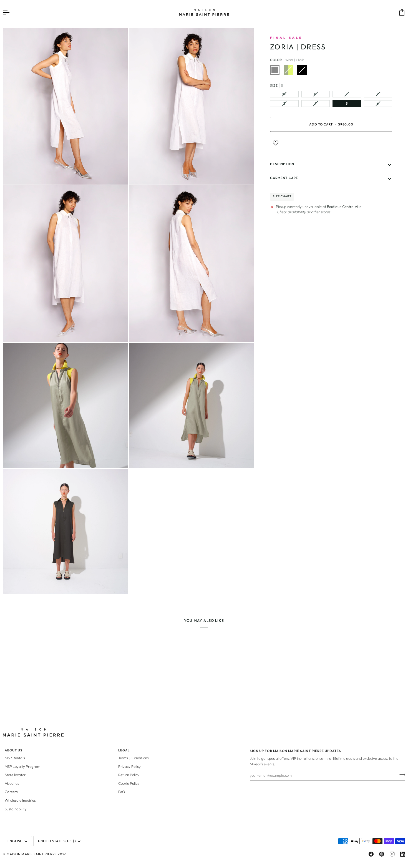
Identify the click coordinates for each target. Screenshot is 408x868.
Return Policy (128, 775)
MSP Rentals (15, 758)
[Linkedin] (402, 854)
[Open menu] (11, 12)
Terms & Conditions (133, 758)
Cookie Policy (128, 783)
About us (12, 783)
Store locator (15, 775)
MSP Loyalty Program (22, 766)
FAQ (121, 791)
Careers (11, 791)
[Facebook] (371, 854)
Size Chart (282, 196)
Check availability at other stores (303, 212)
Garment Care (284, 178)
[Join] (400, 774)
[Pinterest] (381, 854)
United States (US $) (57, 841)
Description (282, 164)
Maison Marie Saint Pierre (32, 854)
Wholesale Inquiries (20, 800)
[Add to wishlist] (275, 143)
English (14, 841)
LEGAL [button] (124, 750)
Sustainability (16, 809)
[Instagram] (392, 854)
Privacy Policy (129, 766)
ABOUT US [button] (13, 750)
